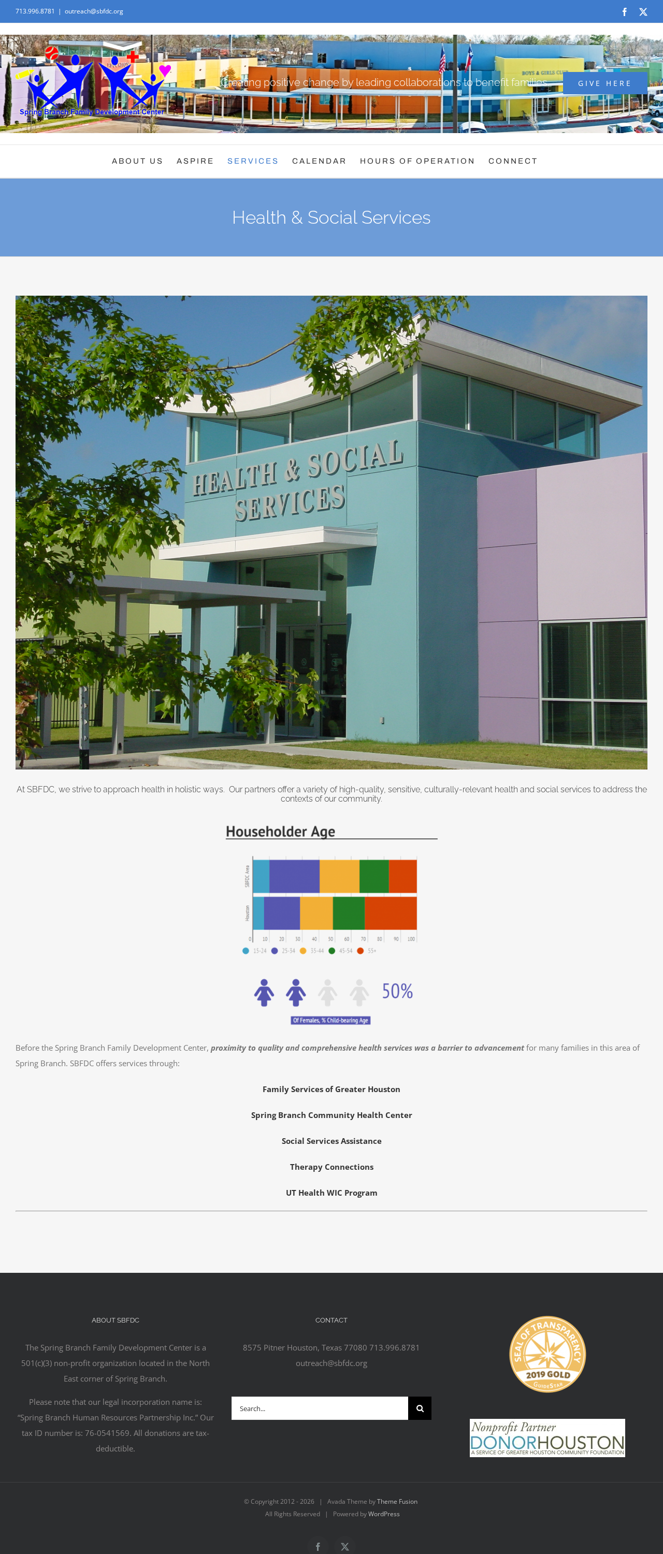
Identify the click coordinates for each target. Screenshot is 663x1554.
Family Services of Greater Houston (331, 1089)
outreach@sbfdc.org (94, 11)
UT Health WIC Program (332, 1192)
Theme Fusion (397, 1501)
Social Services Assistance (332, 1141)
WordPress (384, 1513)
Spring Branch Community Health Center (331, 1115)
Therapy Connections (331, 1166)
